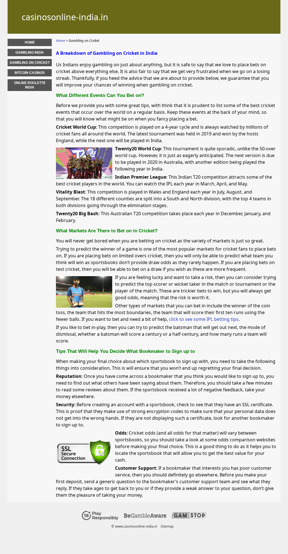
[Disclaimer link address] (145, 516)
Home (30, 42)
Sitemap (167, 526)
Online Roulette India (30, 85)
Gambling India (29, 53)
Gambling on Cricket (30, 63)
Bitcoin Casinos (30, 73)
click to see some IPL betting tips (203, 319)
